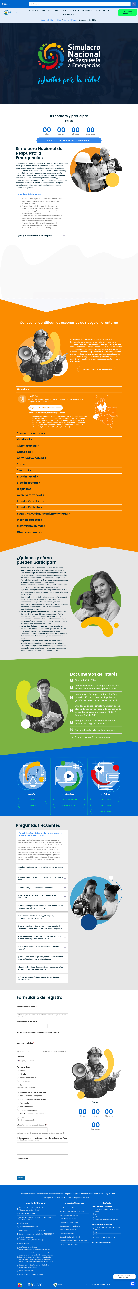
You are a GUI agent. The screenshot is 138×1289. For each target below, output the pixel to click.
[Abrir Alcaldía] (50, 10)
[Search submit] (134, 4)
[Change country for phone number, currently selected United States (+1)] (19, 1061)
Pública (22, 1070)
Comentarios (22, 1159)
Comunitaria (24, 1081)
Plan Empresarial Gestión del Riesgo (34, 1099)
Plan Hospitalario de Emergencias (33, 1114)
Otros (22, 1118)
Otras (22, 1085)
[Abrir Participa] (91, 10)
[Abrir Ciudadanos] (65, 10)
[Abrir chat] (133, 1284)
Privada (23, 1074)
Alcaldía (50, 20)
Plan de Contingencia (28, 1110)
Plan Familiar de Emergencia (31, 1096)
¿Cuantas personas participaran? (32, 1125)
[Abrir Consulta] (78, 10)
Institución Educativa (28, 1078)
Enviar (20, 1178)
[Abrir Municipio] (38, 10)
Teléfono (21, 1056)
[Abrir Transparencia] (108, 10)
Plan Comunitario (26, 1107)
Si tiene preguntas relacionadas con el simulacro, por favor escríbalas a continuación (42, 1139)
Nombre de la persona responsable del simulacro (38, 1032)
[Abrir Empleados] (74, 14)
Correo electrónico (23, 1051)
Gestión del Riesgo (70, 20)
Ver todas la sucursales (101, 1242)
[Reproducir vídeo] (69, 270)
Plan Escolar (24, 1103)
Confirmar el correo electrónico (54, 1051)
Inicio (43, 20)
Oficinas (58, 20)
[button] (42, 194)
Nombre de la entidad (27, 1007)
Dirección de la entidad (27, 1021)
